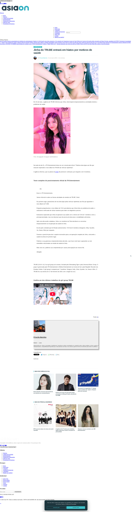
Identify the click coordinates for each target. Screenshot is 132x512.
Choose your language (6, 0)
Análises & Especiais (60, 31)
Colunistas (57, 30)
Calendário (57, 33)
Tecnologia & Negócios (9, 23)
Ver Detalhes (56, 507)
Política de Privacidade (4, 502)
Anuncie (5, 484)
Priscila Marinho (40, 337)
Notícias (5, 17)
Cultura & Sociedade (8, 18)
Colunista (5, 468)
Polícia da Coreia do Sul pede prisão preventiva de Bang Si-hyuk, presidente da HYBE (98, 41)
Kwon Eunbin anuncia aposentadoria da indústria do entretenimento (16, 41)
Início (4, 15)
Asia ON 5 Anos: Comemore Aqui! (8, 447)
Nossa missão (6, 480)
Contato (56, 35)
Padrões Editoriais (20, 502)
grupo (57, 172)
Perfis (56, 27)
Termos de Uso (12, 502)
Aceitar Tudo (76, 507)
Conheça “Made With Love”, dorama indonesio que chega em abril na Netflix (61, 44)
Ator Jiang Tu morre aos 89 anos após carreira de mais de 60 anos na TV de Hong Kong (84, 42)
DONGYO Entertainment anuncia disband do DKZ (118, 42)
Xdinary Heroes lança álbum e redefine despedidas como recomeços (46, 42)
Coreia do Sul (37, 46)
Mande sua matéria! (59, 37)
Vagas (4, 483)
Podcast (2, 13)
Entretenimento (6, 19)
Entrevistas (57, 29)
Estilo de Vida (6, 22)
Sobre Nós (57, 34)
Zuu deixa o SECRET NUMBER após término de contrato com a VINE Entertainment (21, 44)
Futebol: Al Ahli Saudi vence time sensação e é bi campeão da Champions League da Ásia (55, 41)
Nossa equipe (6, 481)
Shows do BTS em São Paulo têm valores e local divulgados (94, 44)
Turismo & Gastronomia (9, 21)
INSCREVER (18, 491)
